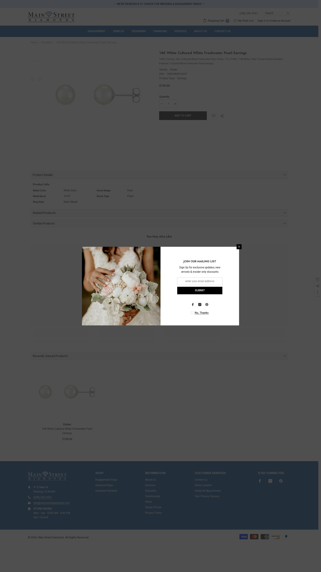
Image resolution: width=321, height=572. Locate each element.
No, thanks (202, 312)
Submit (200, 290)
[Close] (239, 246)
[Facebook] (192, 304)
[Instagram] (199, 304)
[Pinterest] (206, 304)
